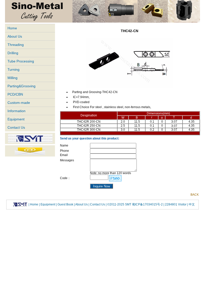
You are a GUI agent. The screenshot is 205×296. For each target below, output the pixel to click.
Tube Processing (21, 61)
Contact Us (16, 127)
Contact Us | (97, 204)
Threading (16, 45)
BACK (194, 194)
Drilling (13, 53)
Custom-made (19, 103)
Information (17, 111)
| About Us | (81, 204)
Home (12, 28)
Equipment (16, 119)
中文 (191, 204)
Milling (13, 78)
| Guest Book (65, 204)
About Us (15, 36)
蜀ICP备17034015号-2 (148, 204)
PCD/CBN (15, 94)
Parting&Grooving (22, 86)
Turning (14, 69)
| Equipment (47, 204)
